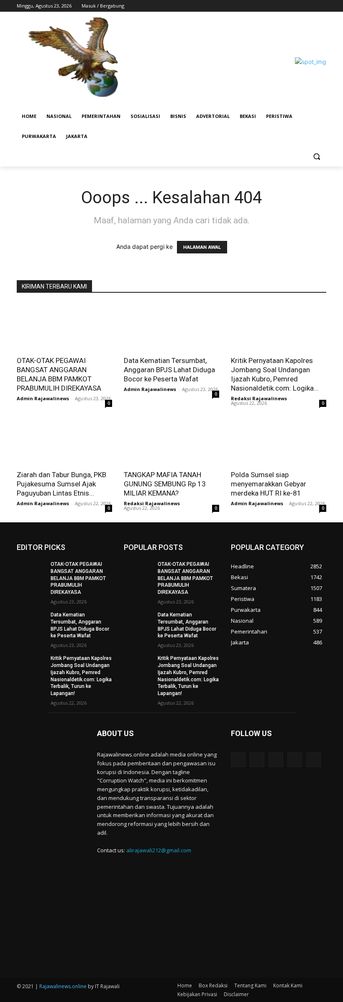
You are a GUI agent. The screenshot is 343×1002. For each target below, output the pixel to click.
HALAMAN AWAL (202, 247)
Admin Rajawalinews (43, 398)
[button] (316, 156)
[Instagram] (287, 6)
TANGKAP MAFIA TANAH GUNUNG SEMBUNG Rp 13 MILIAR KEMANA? (165, 483)
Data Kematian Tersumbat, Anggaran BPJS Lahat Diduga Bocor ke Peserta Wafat (169, 369)
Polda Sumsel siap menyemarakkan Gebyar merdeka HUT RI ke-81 (268, 483)
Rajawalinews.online (63, 986)
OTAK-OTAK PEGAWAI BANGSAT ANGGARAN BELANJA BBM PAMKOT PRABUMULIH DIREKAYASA (78, 578)
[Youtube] (321, 6)
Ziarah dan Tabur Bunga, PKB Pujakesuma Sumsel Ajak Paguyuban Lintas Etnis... (61, 483)
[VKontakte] (313, 759)
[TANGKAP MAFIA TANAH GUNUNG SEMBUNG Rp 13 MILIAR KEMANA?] (171, 441)
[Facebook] (275, 6)
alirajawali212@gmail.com (158, 850)
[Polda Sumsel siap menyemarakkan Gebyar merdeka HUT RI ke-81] (278, 441)
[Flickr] (276, 759)
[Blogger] (238, 759)
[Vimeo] (310, 6)
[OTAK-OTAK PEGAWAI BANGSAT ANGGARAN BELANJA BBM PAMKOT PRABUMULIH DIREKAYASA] (64, 327)
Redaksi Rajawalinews (259, 398)
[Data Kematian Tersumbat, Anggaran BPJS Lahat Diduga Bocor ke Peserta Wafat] (171, 327)
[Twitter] (298, 6)
